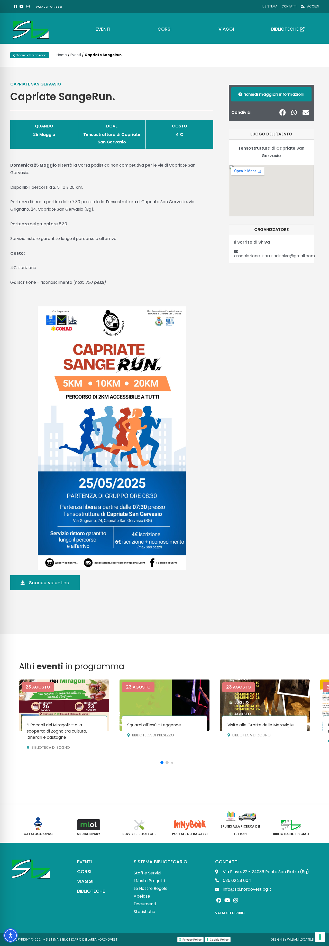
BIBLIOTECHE (91, 891)
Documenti (145, 904)
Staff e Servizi (147, 873)
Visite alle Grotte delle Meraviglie (260, 725)
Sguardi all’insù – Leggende (154, 725)
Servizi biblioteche (139, 834)
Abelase (142, 896)
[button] (282, 112)
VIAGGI (85, 881)
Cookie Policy (219, 939)
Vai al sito (49, 7)
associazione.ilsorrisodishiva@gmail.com (274, 256)
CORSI (84, 871)
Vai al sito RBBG (230, 913)
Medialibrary (88, 834)
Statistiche (144, 912)
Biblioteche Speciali (291, 834)
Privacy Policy (192, 939)
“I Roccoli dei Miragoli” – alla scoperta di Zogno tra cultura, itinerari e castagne (57, 731)
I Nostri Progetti (149, 881)
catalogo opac (38, 834)
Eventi (75, 55)
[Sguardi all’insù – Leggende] (165, 705)
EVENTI (84, 861)
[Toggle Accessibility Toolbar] (10, 935)
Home (62, 55)
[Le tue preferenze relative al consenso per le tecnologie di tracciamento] (320, 937)
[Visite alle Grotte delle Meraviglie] (265, 705)
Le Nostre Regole (151, 888)
